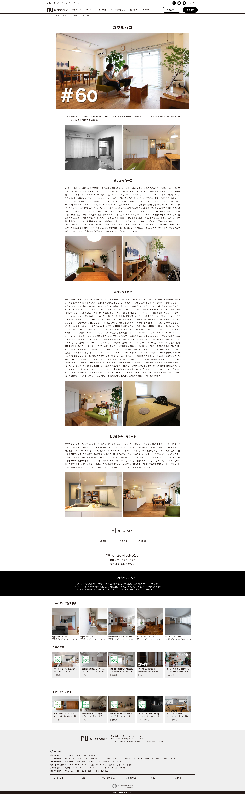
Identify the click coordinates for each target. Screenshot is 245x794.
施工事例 (102, 10)
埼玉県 (166, 758)
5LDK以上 (104, 771)
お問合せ (190, 10)
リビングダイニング (72, 765)
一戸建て (79, 755)
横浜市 (140, 758)
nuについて (76, 10)
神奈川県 (128, 758)
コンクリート (93, 768)
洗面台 (111, 765)
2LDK (84, 771)
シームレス (93, 762)
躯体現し (122, 768)
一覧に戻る (122, 541)
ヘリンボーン (104, 768)
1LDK (77, 771)
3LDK (90, 771)
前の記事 (103, 541)
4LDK (96, 771)
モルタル (83, 768)
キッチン (85, 765)
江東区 (115, 758)
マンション (69, 755)
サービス (90, 10)
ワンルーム (69, 771)
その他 (173, 758)
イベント (146, 10)
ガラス (114, 768)
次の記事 (142, 541)
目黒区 (102, 758)
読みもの (133, 10)
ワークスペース (101, 765)
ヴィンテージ (69, 762)
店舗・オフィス (89, 755)
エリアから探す (55, 758)
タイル (74, 768)
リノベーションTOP (61, 16)
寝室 (92, 765)
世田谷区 (94, 758)
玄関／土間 (120, 765)
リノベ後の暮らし (118, 10)
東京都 (67, 758)
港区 (108, 758)
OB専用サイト (171, 10)
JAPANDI (106, 762)
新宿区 (86, 758)
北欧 (78, 762)
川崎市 (147, 758)
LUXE (113, 762)
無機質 (84, 762)
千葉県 (158, 758)
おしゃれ (120, 762)
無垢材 (67, 768)
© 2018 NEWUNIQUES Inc (122, 792)
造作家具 (130, 765)
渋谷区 (79, 758)
